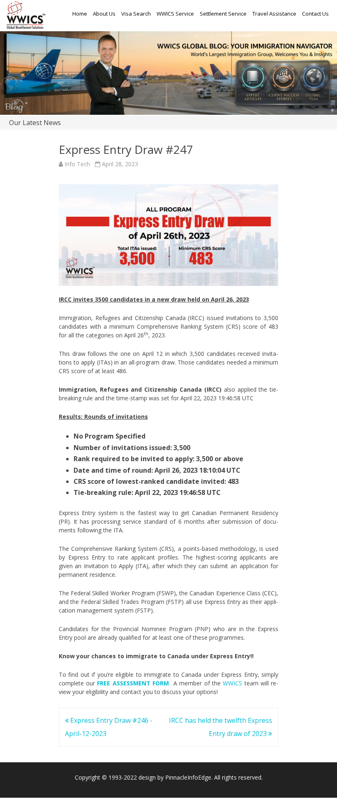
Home (79, 13)
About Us (104, 13)
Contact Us (315, 13)
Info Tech (77, 164)
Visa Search (136, 13)
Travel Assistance (274, 13)
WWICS (232, 683)
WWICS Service (175, 13)
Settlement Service (223, 13)
